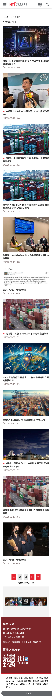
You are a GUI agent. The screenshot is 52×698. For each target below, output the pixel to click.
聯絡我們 (7, 641)
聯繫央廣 (8, 624)
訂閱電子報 (26, 641)
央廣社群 (37, 641)
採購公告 (16, 641)
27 (30, 582)
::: (5, 17)
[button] (5, 4)
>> (38, 576)
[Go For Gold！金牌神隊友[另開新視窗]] (26, 601)
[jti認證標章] (23, 660)
